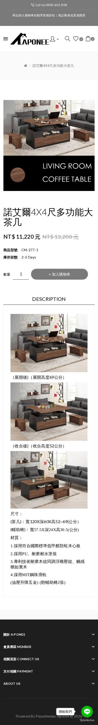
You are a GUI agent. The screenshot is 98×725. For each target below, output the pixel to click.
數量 (6, 274)
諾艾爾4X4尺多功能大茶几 (53, 65)
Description (49, 299)
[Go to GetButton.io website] (87, 720)
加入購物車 (61, 274)
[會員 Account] (54, 38)
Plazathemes (46, 716)
